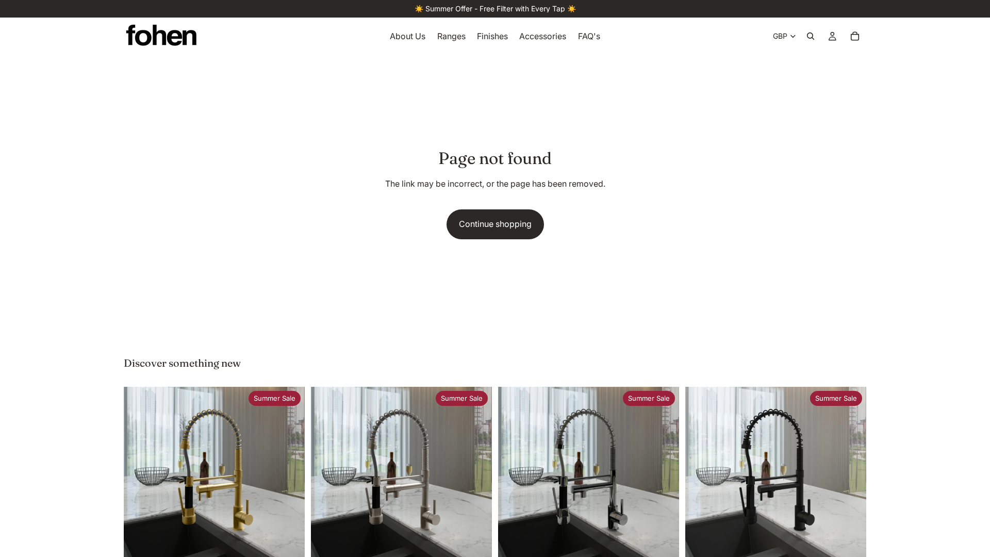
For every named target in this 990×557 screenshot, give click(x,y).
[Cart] (855, 36)
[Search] (810, 36)
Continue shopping (495, 224)
